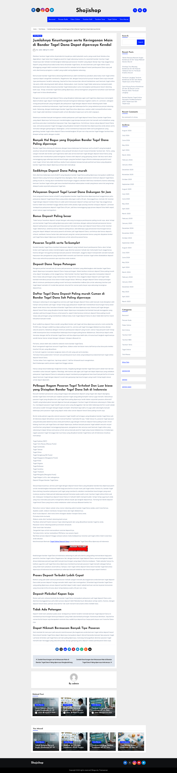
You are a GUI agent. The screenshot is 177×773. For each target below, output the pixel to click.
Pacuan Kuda (63, 19)
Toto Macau (124, 19)
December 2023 (127, 287)
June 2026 (126, 140)
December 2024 (127, 228)
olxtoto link (126, 371)
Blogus (94, 770)
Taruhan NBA (127, 340)
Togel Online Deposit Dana (59, 541)
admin (41, 50)
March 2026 (126, 155)
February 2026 (127, 160)
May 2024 (125, 262)
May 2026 (125, 145)
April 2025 (125, 209)
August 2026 (127, 130)
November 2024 (127, 233)
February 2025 (127, 218)
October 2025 (127, 179)
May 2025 (125, 204)
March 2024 (126, 272)
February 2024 (127, 277)
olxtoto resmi (126, 387)
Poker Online (75, 19)
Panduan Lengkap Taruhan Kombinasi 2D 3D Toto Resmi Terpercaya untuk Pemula (132, 80)
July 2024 (125, 253)
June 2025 (126, 199)
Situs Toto (125, 362)
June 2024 (126, 257)
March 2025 (126, 213)
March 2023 (126, 301)
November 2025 (127, 174)
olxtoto (124, 380)
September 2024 (128, 243)
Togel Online (112, 19)
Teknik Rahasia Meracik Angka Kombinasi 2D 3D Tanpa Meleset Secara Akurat (133, 60)
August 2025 (126, 189)
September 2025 (128, 184)
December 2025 (127, 170)
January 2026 (127, 165)
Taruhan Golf (87, 19)
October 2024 (127, 238)
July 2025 (125, 194)
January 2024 (127, 282)
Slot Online (126, 330)
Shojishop (88, 10)
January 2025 (127, 223)
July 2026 (125, 135)
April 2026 (126, 150)
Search (125, 36)
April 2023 (125, 296)
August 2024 (127, 248)
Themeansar (103, 770)
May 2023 (125, 292)
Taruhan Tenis (100, 19)
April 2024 (126, 267)
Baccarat (52, 19)
